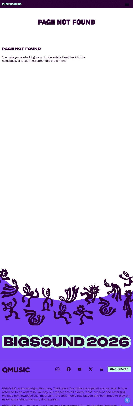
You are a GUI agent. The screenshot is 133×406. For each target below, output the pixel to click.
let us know (28, 60)
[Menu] (127, 4)
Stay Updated (119, 369)
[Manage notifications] (127, 401)
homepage (9, 60)
